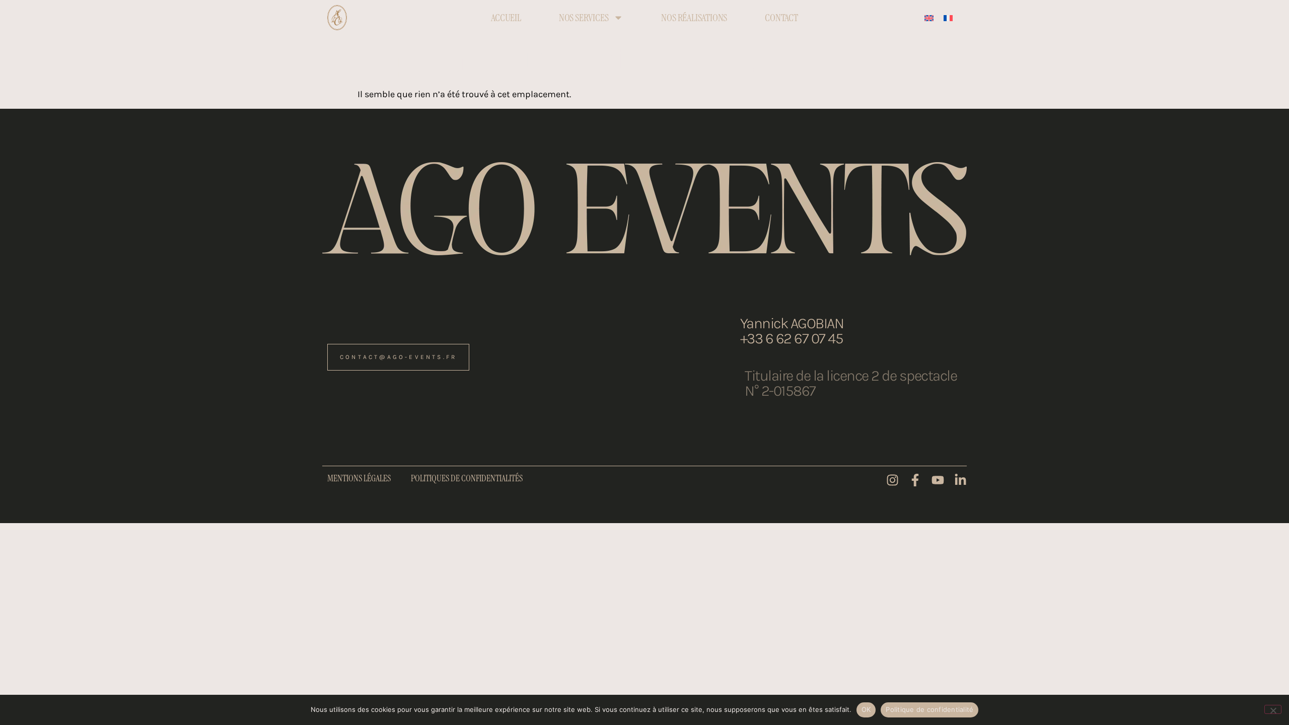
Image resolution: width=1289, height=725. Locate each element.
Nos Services (584, 17)
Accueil (506, 17)
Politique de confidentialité (929, 709)
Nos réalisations (694, 17)
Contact (781, 17)
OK (866, 709)
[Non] (1272, 709)
